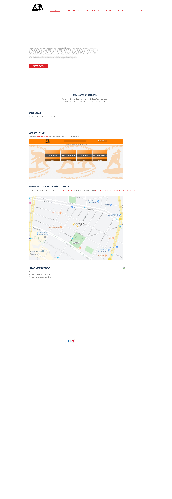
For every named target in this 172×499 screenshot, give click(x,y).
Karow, (109, 190)
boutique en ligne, (43, 137)
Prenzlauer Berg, (100, 190)
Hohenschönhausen (118, 190)
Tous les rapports (35, 119)
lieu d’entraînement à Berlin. (64, 190)
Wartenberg (131, 190)
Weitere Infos (38, 66)
